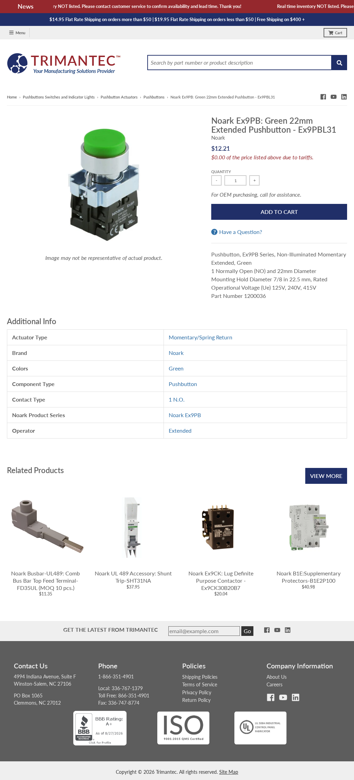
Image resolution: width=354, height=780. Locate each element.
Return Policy (196, 700)
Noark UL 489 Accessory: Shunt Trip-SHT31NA (133, 577)
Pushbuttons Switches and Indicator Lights (59, 97)
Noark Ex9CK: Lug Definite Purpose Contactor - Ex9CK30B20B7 (220, 580)
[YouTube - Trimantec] (333, 97)
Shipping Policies (199, 677)
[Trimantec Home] (64, 65)
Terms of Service (199, 684)
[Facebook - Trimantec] (323, 97)
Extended (180, 430)
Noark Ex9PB (185, 415)
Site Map (228, 772)
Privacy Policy (196, 692)
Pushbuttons (154, 97)
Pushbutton (183, 383)
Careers (274, 684)
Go (247, 631)
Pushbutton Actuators (119, 97)
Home (12, 97)
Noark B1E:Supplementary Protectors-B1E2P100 (309, 577)
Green (176, 368)
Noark (218, 137)
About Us (277, 677)
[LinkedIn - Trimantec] (344, 97)
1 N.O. (177, 399)
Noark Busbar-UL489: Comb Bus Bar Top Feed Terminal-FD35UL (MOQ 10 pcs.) (45, 580)
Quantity (221, 171)
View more (326, 475)
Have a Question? (240, 232)
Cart (338, 32)
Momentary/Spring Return (200, 337)
